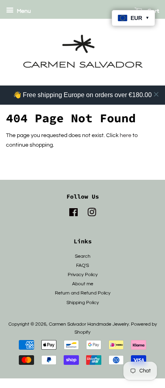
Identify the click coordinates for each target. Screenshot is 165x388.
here (125, 135)
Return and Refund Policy (83, 293)
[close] (156, 94)
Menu (23, 11)
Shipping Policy (82, 302)
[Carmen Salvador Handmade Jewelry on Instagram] (91, 214)
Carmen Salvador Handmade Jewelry (89, 324)
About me (82, 283)
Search (83, 256)
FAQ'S (82, 265)
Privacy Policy (83, 274)
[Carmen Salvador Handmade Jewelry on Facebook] (73, 214)
